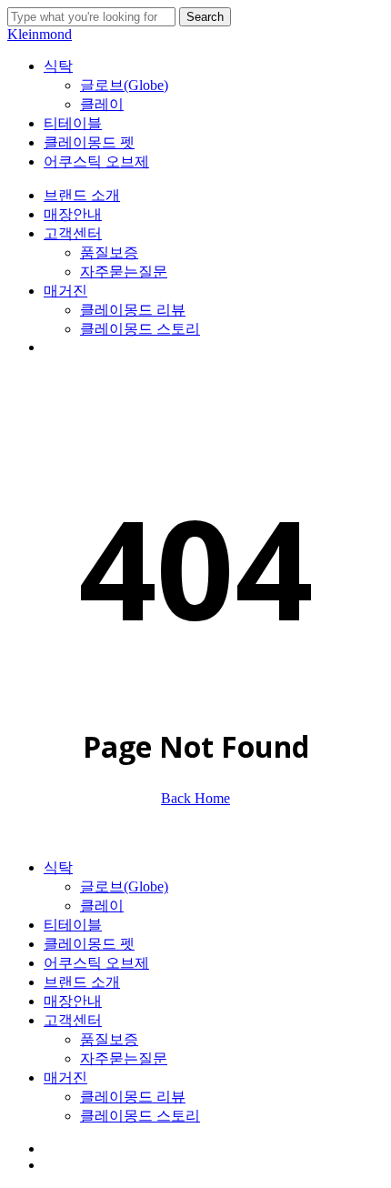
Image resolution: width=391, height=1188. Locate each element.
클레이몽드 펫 (89, 943)
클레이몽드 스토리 (140, 1115)
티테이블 (73, 924)
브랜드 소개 (82, 982)
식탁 (58, 867)
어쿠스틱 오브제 (96, 963)
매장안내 (73, 1001)
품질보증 (109, 1039)
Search (205, 17)
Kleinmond (39, 34)
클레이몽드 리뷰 (132, 1096)
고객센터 (73, 1020)
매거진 (65, 1077)
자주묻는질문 (123, 1058)
